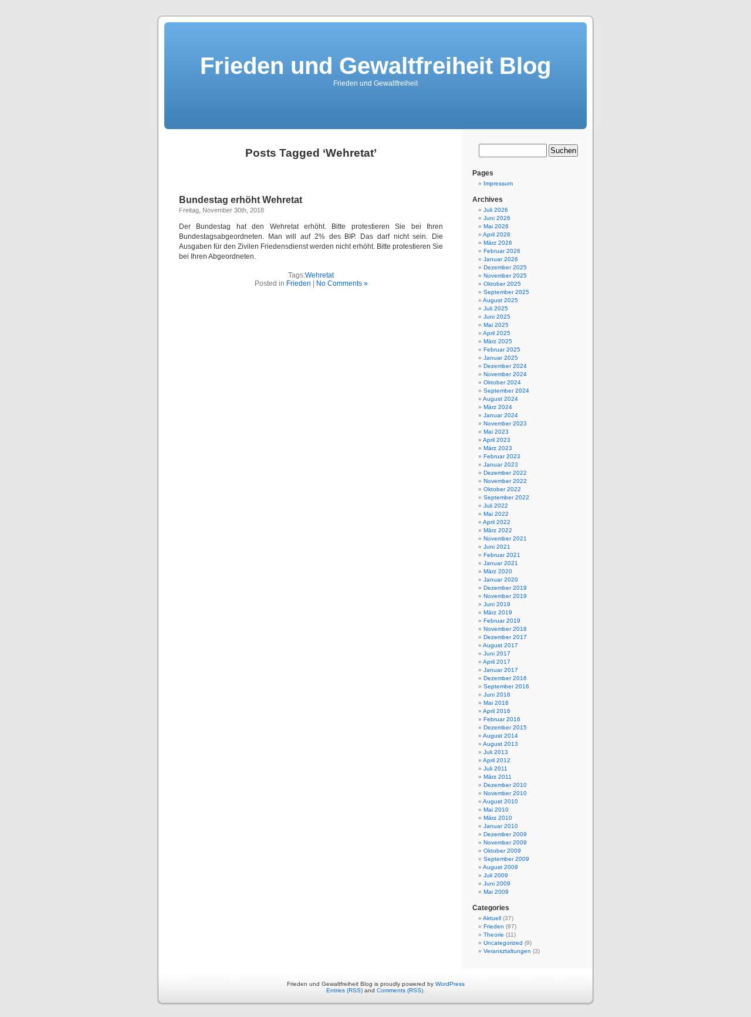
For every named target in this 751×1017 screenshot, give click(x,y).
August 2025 (500, 300)
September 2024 (506, 390)
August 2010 (500, 801)
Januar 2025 (500, 357)
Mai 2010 (496, 809)
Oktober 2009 (502, 850)
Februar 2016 (501, 719)
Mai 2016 (496, 703)
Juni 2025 (496, 316)
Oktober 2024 (502, 382)
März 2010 (497, 818)
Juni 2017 (496, 653)
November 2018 (505, 629)
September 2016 (506, 686)
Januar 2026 (500, 259)
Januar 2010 (500, 826)
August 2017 (500, 645)
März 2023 (497, 448)
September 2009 (506, 859)
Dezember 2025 (505, 267)
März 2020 (497, 571)
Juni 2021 (496, 546)
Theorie (493, 934)
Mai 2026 (496, 226)
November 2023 (505, 423)
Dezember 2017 (505, 637)
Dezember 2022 (505, 472)
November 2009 (505, 842)
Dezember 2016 (505, 678)
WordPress (450, 984)
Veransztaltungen (507, 951)
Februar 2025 (501, 349)
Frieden (298, 283)
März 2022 (497, 530)
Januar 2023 (500, 464)
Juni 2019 (496, 604)
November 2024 (505, 374)
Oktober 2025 (502, 284)
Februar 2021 (501, 555)
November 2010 (505, 793)
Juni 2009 (496, 883)
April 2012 (496, 760)
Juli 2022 (495, 505)
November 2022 (505, 481)
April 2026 (496, 234)
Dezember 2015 (505, 727)
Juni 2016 (496, 694)
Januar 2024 (500, 415)
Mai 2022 (496, 514)
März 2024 (497, 407)
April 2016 (496, 711)
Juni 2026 (496, 218)
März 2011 (497, 776)
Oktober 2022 (502, 489)
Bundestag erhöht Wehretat (240, 200)
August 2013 (500, 744)
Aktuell (492, 918)
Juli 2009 (495, 875)
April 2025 (496, 333)
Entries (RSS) (344, 990)
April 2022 (496, 522)
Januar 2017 (500, 670)
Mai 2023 (496, 431)
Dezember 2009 (505, 834)
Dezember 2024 (505, 366)
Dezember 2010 (505, 785)
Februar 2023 (501, 456)
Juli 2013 (495, 752)
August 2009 (500, 867)
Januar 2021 (500, 563)
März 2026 (497, 242)
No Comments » (342, 283)
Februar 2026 (501, 251)
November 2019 (505, 596)
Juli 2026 (495, 210)
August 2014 (500, 735)
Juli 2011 (495, 768)
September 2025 (506, 292)
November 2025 (505, 275)
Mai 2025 (496, 325)
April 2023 (496, 440)
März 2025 (497, 341)
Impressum (498, 183)
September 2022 (506, 497)
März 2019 (497, 612)
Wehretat (319, 275)
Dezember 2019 (505, 587)
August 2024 (500, 399)
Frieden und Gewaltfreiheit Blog (375, 66)
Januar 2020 (500, 579)
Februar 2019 (501, 620)
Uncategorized (503, 943)
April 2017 (496, 661)
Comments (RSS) (400, 990)
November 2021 (505, 538)
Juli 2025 (495, 308)
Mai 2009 (496, 891)
